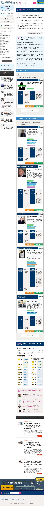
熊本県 (7, 19)
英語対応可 (4, 38)
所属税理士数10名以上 (5, 52)
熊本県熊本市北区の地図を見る (8, 69)
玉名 (25, 372)
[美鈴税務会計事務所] (22, 254)
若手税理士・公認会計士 (6, 35)
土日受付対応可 (4, 43)
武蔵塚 (25, 369)
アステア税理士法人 (30, 405)
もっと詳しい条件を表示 (6, 57)
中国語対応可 (4, 46)
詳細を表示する (29, 106)
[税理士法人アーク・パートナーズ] (22, 303)
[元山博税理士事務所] (22, 220)
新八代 (25, 367)
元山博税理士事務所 (21, 214)
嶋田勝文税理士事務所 (22, 166)
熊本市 (39, 361)
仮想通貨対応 (4, 54)
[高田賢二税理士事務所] (22, 86)
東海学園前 (26, 363)
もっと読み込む (30, 110)
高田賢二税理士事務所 (22, 80)
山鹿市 (39, 369)
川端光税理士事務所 (30, 394)
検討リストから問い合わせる (7, 10)
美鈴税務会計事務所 (21, 248)
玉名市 (39, 377)
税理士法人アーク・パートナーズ (24, 296)
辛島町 (25, 382)
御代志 (25, 374)
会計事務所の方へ (7, 487)
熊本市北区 (6, 21)
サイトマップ (24, 499)
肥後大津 (25, 379)
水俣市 (39, 374)
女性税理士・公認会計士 (6, 37)
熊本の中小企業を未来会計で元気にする (31, 406)
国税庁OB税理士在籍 (5, 51)
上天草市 (39, 384)
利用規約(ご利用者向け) (5, 499)
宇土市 (39, 382)
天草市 (39, 367)
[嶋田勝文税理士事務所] (22, 172)
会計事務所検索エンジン (20, 5)
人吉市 (39, 372)
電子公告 (3, 40)
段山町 (25, 377)
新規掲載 (29, 488)
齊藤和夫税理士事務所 (31, 399)
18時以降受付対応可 (5, 41)
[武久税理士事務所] (22, 133)
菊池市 (39, 379)
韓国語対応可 (4, 48)
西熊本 (25, 384)
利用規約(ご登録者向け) (16, 499)
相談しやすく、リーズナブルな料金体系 (31, 411)
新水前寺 (26, 359)
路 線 (10, 16)
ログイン (40, 2)
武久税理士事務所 (21, 127)
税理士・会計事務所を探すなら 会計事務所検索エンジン (9, 2)
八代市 (39, 364)
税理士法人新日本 (30, 409)
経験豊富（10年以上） (5, 49)
